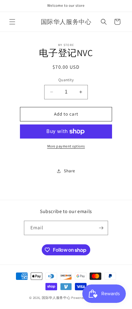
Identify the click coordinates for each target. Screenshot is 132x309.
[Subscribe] (101, 228)
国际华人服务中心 (56, 298)
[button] (12, 22)
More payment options (66, 146)
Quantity (66, 79)
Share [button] (69, 171)
